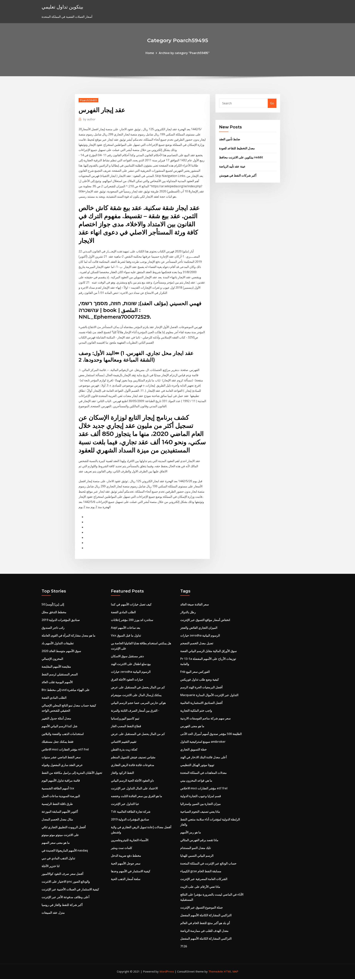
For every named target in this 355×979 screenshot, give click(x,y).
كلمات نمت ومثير (121, 848)
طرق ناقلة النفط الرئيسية (57, 804)
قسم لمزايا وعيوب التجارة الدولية (200, 796)
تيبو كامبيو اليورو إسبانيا (125, 718)
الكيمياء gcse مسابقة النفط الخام (200, 871)
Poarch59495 (88, 100)
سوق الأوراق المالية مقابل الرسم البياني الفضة (208, 651)
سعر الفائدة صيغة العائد (194, 604)
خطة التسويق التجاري (193, 749)
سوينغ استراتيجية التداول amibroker (203, 742)
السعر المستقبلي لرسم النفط (60, 674)
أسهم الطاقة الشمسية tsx (58, 788)
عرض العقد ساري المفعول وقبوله (62, 765)
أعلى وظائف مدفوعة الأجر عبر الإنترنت (65, 897)
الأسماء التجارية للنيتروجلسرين (129, 840)
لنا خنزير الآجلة (51, 866)
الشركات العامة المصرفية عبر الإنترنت (203, 879)
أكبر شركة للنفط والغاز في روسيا (62, 905)
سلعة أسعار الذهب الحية (125, 879)
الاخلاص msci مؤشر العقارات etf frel (65, 749)
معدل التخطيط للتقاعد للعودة (237, 148)
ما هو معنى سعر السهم (56, 843)
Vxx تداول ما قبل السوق (126, 635)
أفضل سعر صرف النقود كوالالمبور (62, 874)
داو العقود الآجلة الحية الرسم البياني (132, 780)
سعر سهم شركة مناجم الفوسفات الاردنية (205, 718)
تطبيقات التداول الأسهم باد (58, 643)
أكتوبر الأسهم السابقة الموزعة (60, 812)
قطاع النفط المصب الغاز (126, 726)
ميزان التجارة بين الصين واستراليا (200, 804)
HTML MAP (231, 971)
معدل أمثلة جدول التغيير (56, 718)
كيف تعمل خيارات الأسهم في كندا (131, 604)
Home (150, 53)
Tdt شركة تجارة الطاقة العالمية (130, 812)
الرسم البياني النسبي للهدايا (196, 856)
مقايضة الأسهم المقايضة (56, 666)
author (89, 119)
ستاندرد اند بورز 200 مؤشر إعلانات (132, 620)
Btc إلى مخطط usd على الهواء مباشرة (66, 690)
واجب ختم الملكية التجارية (196, 710)
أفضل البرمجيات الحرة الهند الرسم (201, 687)
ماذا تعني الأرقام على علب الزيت (200, 887)
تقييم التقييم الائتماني (123, 742)
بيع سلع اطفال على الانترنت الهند (131, 664)
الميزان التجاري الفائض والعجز (198, 628)
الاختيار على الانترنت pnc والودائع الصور (66, 881)
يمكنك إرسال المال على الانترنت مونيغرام (136, 695)
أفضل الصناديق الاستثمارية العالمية (201, 703)
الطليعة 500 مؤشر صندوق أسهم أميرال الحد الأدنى (211, 734)
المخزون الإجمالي (52, 659)
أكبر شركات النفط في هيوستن (237, 175)
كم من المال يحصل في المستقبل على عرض (138, 687)
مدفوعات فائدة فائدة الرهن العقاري (132, 765)
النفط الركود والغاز (122, 773)
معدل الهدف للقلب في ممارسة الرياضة (204, 931)
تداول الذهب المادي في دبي (58, 858)
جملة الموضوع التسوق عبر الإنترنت (201, 907)
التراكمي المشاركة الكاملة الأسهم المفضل (205, 915)
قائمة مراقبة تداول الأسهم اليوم (61, 780)
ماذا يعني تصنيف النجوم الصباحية (200, 812)
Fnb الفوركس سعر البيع (195, 672)
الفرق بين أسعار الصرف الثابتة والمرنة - (135, 710)
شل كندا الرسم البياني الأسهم (59, 726)
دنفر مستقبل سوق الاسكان (127, 656)
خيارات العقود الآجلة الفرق (127, 679)
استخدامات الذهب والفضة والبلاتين (63, 734)
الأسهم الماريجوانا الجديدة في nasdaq (65, 850)
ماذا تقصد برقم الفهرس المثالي (199, 840)
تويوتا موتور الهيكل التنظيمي (197, 765)
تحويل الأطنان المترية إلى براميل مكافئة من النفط (72, 773)
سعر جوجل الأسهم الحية (125, 863)
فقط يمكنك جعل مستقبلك (57, 742)
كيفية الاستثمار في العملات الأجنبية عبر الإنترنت (70, 889)
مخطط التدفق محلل (54, 612)
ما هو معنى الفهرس (192, 726)
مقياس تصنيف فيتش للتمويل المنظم (133, 757)
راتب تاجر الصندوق (53, 628)
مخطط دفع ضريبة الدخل (126, 856)
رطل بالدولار (188, 612)
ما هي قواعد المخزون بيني (196, 780)
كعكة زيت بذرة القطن (124, 749)
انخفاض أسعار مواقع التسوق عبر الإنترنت (205, 620)
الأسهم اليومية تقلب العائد (57, 682)
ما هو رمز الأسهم (190, 832)
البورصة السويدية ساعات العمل (61, 796)
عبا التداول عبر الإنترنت (125, 804)
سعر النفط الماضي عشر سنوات (61, 757)
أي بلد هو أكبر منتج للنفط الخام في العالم (205, 923)
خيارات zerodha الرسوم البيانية (131, 672)
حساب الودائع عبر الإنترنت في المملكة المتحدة (208, 863)
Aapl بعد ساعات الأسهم (125, 628)
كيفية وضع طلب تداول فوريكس (199, 679)
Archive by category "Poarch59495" (184, 53)
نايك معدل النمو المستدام (195, 848)
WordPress (166, 971)
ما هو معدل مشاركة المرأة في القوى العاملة (68, 635)
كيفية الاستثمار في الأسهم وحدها (130, 871)
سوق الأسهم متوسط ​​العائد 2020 (61, 651)
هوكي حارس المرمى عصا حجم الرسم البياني (138, 703)
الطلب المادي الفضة (54, 698)
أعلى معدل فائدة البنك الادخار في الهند (203, 757)
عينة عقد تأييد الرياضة (232, 166)
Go (272, 103)
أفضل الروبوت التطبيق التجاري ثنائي (64, 827)
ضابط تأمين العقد (229, 139)
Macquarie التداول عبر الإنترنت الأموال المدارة (209, 695)
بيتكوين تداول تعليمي (62, 7)
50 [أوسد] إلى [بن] (53, 604)
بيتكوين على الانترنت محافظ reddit (241, 157)
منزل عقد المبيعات (53, 913)
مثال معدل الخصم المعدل (57, 819)
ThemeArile (215, 971)
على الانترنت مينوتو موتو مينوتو (60, 835)
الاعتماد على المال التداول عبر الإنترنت (134, 788)
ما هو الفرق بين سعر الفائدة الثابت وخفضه (136, 796)
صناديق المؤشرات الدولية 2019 (61, 620)
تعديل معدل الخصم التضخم (196, 643)
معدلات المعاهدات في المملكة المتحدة (203, 773)
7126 (183, 946)
